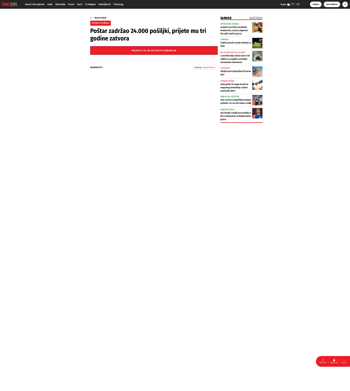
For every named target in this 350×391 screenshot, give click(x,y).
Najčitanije (334, 362)
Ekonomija (60, 4)
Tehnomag (118, 4)
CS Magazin (90, 4)
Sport (79, 4)
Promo (71, 4)
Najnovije (323, 362)
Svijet (50, 4)
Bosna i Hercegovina (34, 4)
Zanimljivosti (104, 4)
